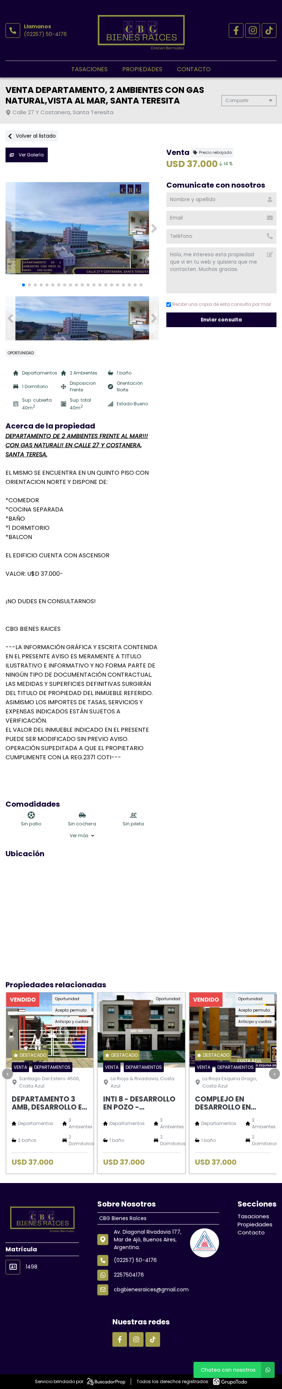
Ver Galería (31, 155)
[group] (82, 228)
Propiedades (142, 69)
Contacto (194, 69)
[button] (154, 228)
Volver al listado (35, 136)
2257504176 (129, 1274)
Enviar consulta (221, 319)
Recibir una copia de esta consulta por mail (221, 304)
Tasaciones (89, 69)
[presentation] (7, 1073)
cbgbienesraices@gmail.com (151, 1289)
